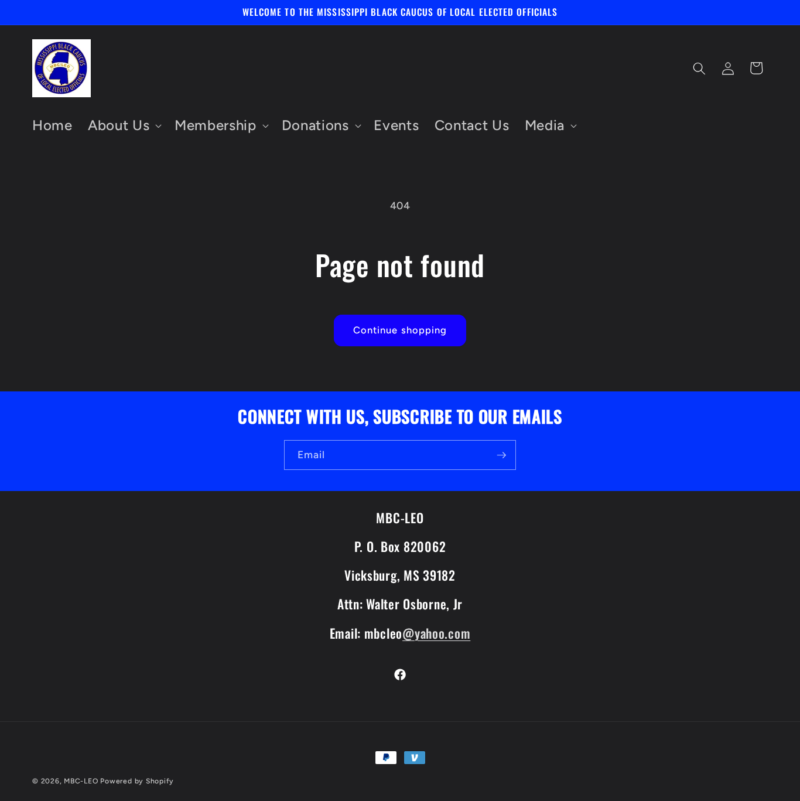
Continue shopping (400, 330)
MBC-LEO (81, 781)
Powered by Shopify (137, 781)
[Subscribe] (501, 455)
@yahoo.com (436, 632)
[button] (123, 125)
